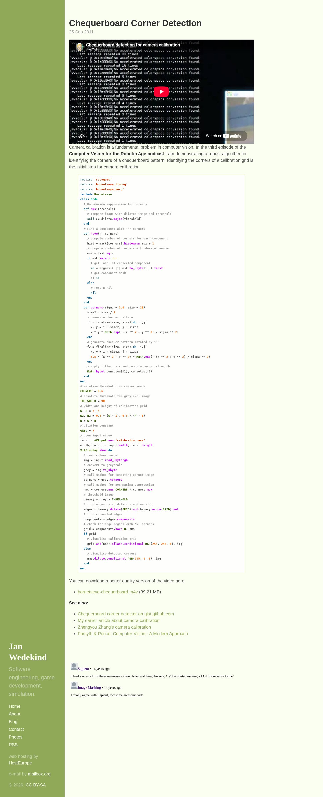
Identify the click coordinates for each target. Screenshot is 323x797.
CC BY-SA (36, 784)
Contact (16, 729)
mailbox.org (39, 773)
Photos (15, 737)
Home (14, 706)
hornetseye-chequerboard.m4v (108, 591)
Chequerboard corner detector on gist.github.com (126, 613)
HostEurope (20, 763)
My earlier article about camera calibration (119, 620)
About (14, 713)
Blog (13, 721)
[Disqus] (161, 716)
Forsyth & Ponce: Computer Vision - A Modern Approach (133, 633)
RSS (13, 744)
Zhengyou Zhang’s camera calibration (114, 627)
